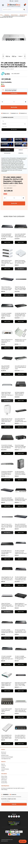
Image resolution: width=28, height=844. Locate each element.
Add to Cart (7, 242)
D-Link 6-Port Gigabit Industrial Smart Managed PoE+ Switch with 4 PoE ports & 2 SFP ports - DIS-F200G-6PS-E (20, 448)
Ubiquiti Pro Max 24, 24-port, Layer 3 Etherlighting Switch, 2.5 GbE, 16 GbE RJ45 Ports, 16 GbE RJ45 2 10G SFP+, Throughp (7, 527)
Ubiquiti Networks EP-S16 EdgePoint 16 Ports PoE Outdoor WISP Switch (6, 420)
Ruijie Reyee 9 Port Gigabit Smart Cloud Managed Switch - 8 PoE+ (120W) (20, 684)
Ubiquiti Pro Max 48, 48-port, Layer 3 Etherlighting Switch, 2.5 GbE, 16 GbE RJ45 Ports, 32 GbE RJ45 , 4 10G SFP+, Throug (20, 289)
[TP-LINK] (5, 73)
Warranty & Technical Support (7, 756)
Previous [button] (3, 56)
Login (12, 1)
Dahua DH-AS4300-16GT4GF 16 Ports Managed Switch (5, 367)
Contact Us (3, 765)
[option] (14, 37)
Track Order (3, 753)
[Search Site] (24, 9)
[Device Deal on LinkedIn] (19, 816)
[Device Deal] (13, 5)
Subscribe (14, 804)
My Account (3, 752)
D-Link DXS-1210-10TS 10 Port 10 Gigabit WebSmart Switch (20, 367)
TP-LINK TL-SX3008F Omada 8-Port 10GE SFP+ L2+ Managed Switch (20, 657)
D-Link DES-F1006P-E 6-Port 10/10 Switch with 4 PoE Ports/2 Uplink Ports (20, 737)
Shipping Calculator (8, 117)
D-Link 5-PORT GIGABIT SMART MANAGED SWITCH (6, 710)
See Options (21, 268)
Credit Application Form (5, 758)
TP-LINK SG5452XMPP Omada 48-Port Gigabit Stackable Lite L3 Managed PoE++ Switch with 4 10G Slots (7, 237)
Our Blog (3, 767)
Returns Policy (4, 776)
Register (16, 1)
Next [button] (25, 56)
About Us (3, 764)
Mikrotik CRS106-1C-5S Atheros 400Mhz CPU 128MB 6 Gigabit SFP (6, 684)
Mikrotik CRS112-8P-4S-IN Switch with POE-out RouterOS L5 (6, 341)
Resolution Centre (4, 755)
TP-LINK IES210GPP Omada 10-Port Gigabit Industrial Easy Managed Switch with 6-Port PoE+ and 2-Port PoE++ (20, 474)
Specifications (7, 153)
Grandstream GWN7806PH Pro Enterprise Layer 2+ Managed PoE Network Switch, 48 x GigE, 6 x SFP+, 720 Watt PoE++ (7, 474)
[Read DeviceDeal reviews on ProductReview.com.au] (14, 823)
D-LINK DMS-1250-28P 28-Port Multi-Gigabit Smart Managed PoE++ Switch (20, 314)
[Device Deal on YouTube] (14, 816)
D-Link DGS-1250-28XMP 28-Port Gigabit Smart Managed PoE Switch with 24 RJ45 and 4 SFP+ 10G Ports (20, 237)
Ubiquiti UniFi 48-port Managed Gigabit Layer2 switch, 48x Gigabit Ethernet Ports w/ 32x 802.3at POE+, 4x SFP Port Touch (7, 606)
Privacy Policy (4, 781)
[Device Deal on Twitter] (12, 816)
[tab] (14, 117)
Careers (2, 770)
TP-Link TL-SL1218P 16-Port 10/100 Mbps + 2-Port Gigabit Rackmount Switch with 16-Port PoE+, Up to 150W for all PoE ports (20, 632)
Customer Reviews (5, 769)
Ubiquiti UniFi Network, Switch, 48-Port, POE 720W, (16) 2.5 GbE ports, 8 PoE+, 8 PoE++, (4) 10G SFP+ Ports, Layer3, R (7, 395)
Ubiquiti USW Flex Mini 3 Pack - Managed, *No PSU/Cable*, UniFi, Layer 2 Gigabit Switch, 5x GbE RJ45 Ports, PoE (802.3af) (7, 263)
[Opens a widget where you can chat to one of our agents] (23, 841)
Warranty (21, 149)
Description (7, 149)
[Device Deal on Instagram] (16, 816)
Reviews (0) (21, 153)
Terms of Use (4, 779)
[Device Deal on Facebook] (9, 816)
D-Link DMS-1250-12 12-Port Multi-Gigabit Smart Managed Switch (6, 552)
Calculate (14, 129)
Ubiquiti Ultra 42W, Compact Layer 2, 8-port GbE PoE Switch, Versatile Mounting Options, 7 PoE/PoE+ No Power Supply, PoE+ (21, 711)
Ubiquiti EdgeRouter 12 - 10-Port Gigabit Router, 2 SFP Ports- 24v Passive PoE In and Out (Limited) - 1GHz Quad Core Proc (7, 580)
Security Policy (4, 782)
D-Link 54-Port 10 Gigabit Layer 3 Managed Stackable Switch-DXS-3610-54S (7, 446)
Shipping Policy (4, 777)
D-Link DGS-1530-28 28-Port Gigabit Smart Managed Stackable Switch (20, 420)
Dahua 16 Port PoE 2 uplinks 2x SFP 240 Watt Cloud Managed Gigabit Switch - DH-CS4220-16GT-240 (7, 289)
